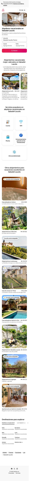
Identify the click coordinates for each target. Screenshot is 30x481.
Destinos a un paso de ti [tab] (8, 423)
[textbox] (8, 46)
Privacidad (11, 473)
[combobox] (14, 40)
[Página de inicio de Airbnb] (3, 10)
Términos (18, 473)
